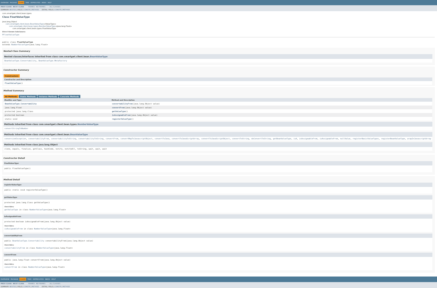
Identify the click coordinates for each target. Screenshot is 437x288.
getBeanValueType (282, 139)
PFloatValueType (10, 35)
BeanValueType (99, 56)
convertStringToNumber (16, 128)
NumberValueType (19, 45)
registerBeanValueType (393, 139)
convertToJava (162, 139)
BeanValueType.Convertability (20, 61)
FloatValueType (13, 83)
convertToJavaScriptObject (215, 139)
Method (35, 10)
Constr (27, 10)
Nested (13, 10)
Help (49, 2)
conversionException (15, 139)
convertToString (240, 139)
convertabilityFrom (122, 104)
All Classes (55, 7)
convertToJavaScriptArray (185, 139)
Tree (27, 2)
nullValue (345, 139)
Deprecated (35, 2)
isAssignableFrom (121, 115)
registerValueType (121, 119)
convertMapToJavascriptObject (136, 139)
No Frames (40, 7)
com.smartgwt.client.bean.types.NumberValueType (32, 26)
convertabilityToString (63, 139)
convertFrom (118, 108)
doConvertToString (261, 139)
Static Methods (28, 97)
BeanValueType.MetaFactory (53, 61)
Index (44, 2)
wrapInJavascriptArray (419, 139)
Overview (5, 2)
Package (13, 2)
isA (295, 139)
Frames (31, 7)
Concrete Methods (69, 97)
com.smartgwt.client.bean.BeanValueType (25, 24)
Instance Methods (48, 97)
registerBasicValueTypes (366, 139)
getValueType (119, 111)
